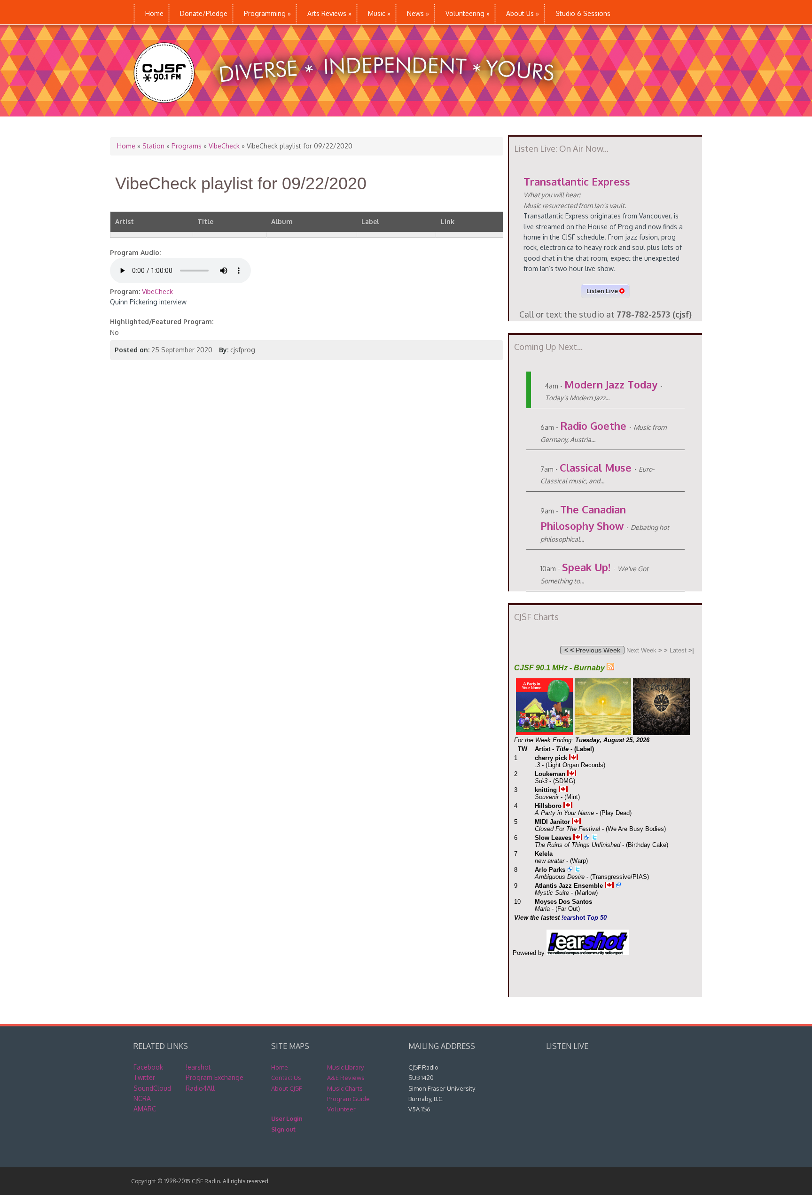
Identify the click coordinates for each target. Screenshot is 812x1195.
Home (154, 13)
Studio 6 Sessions (582, 13)
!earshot (198, 1067)
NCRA (142, 1098)
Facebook (148, 1067)
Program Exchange (214, 1077)
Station (153, 146)
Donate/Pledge (203, 13)
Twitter (144, 1077)
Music (379, 13)
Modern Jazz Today (610, 384)
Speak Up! (586, 567)
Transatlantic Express (576, 181)
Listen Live (602, 291)
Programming (267, 13)
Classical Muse (596, 467)
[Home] (353, 112)
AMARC (144, 1109)
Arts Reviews (329, 13)
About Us (522, 13)
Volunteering (467, 13)
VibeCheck (224, 146)
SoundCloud (152, 1088)
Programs (187, 146)
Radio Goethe (593, 425)
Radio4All (200, 1088)
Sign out (283, 1129)
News (418, 13)
